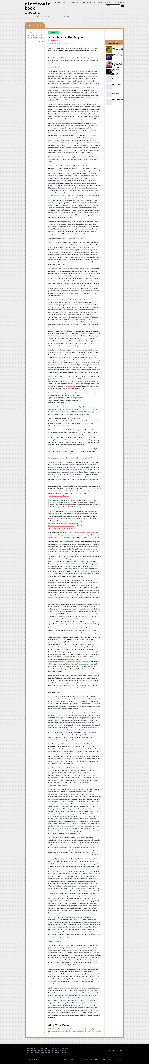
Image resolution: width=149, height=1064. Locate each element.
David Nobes (56, 40)
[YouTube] (121, 1051)
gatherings (98, 2)
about (65, 2)
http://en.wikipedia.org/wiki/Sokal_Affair (62, 523)
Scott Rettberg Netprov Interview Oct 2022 (117, 56)
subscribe (120, 2)
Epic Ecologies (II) (116, 85)
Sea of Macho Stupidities (116, 92)
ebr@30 (57, 2)
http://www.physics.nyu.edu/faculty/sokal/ (62, 528)
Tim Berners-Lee (84, 143)
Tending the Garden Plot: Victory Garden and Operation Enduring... (116, 72)
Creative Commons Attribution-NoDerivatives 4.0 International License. (100, 1059)
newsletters (109, 2)
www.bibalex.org (69, 386)
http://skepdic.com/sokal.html (59, 496)
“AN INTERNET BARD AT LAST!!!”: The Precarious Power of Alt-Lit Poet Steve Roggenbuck (117, 64)
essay (53, 33)
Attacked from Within (116, 77)
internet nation (114, 43)
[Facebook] (113, 1051)
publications (86, 2)
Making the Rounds (117, 99)
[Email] (110, 1051)
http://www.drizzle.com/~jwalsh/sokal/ (61, 526)
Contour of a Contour (89, 537)
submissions (74, 2)
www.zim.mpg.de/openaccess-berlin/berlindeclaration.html (68, 662)
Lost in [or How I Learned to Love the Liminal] (117, 49)
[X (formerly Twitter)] (117, 1051)
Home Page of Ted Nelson (90, 159)
